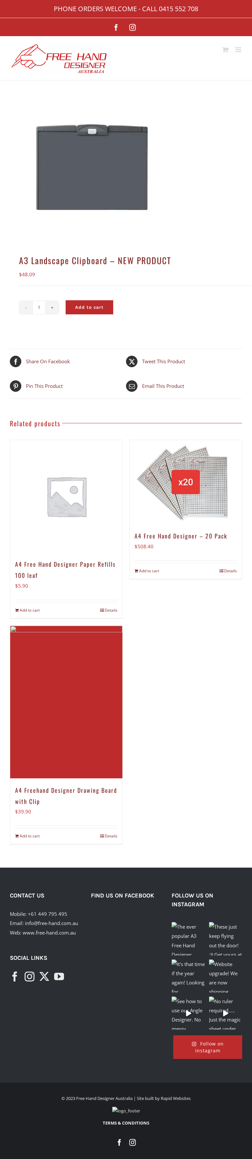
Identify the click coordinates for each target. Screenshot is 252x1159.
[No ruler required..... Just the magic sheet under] (225, 1013)
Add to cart (89, 307)
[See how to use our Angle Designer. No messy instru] (188, 1013)
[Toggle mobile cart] (225, 49)
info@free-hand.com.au (51, 923)
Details (111, 610)
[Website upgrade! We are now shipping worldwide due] (225, 976)
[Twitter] (44, 976)
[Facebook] (15, 976)
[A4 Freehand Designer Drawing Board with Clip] (66, 702)
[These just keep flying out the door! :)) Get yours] (225, 938)
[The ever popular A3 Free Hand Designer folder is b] (188, 938)
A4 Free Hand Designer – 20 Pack (181, 536)
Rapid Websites (176, 1098)
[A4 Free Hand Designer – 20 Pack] (186, 482)
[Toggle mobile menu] (238, 49)
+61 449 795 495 (47, 914)
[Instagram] (29, 976)
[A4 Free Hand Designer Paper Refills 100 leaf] (66, 496)
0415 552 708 (178, 8)
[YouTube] (59, 976)
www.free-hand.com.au (49, 932)
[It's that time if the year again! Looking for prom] (188, 976)
